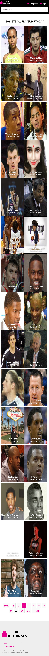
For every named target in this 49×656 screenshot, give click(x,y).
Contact (7, 649)
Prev (6, 605)
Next (36, 610)
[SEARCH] (44, 9)
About (6, 644)
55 (28, 610)
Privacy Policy (9, 646)
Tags (44, 4)
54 (21, 610)
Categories (34, 4)
